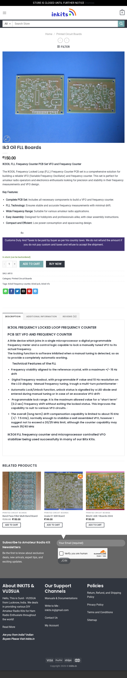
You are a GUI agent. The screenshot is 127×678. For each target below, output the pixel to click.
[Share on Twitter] (17, 291)
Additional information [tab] (41, 316)
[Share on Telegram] (35, 291)
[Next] (124, 502)
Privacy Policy (95, 604)
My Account (52, 625)
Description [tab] (13, 316)
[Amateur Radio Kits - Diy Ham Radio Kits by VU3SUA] (63, 12)
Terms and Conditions (100, 612)
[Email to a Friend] (23, 291)
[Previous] (2, 502)
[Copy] (15, 231)
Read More (8, 627)
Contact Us (51, 617)
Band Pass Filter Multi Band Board (20, 516)
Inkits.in (29, 638)
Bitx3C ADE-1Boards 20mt (99, 516)
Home (48, 34)
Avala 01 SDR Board (54, 516)
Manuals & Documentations (61, 598)
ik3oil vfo (45, 284)
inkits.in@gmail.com (57, 610)
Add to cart (31, 263)
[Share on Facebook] (11, 291)
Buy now (55, 263)
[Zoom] (7, 139)
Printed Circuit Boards (69, 34)
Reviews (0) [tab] (70, 316)
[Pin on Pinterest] (29, 291)
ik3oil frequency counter (19, 284)
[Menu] (4, 13)
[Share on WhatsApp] (5, 291)
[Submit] (121, 23)
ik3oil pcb (35, 284)
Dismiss (89, 2)
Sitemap (92, 620)
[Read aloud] (5, 231)
